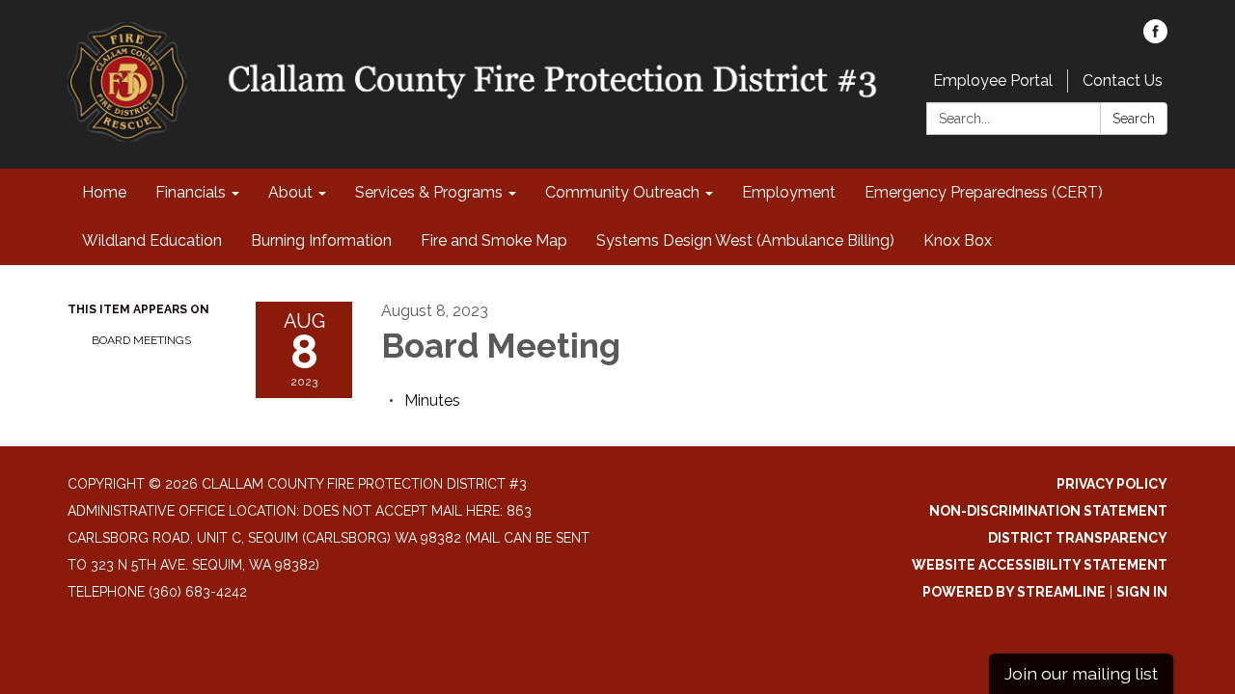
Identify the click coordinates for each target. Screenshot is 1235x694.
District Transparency (1077, 538)
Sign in (1141, 592)
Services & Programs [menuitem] (429, 192)
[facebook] (1155, 38)
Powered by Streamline (1014, 592)
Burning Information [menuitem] (321, 240)
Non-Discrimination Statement (1048, 511)
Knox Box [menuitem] (957, 240)
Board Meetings (141, 340)
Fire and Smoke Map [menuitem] (494, 240)
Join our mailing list (1081, 673)
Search (1133, 118)
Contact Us (1123, 80)
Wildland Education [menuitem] (152, 240)
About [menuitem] (290, 192)
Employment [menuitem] (789, 192)
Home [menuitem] (104, 192)
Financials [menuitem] (190, 192)
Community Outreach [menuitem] (622, 192)
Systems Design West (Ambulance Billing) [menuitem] (745, 240)
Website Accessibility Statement (1039, 565)
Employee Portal (993, 80)
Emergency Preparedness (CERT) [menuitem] (983, 192)
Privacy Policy (1112, 484)
